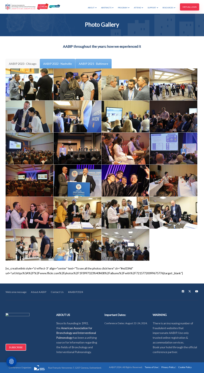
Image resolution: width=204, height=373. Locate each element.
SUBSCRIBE (16, 347)
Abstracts (106, 7)
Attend (137, 7)
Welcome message (16, 291)
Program (122, 7)
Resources (168, 7)
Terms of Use (151, 367)
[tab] (23, 63)
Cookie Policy (185, 367)
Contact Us (57, 291)
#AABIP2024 (75, 291)
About (91, 7)
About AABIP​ (38, 291)
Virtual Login (189, 7)
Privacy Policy (168, 367)
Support (152, 7)
